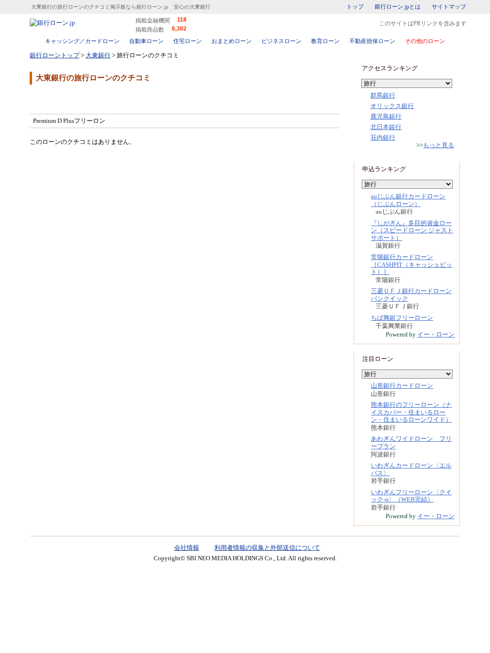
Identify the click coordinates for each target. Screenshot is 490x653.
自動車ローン (146, 41)
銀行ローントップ (54, 55)
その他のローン (425, 41)
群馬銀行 (382, 95)
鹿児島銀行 (385, 116)
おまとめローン (232, 41)
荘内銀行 (382, 137)
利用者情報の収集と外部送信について (267, 547)
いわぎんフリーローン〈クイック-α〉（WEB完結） (411, 496)
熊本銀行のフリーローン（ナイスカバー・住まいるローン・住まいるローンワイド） (411, 412)
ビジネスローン (281, 41)
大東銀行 (98, 55)
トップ (355, 6)
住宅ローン (187, 41)
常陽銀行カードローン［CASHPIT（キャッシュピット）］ (411, 264)
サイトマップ (449, 6)
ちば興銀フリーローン (402, 317)
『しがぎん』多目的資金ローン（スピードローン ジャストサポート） (412, 230)
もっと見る (438, 145)
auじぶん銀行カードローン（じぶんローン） (408, 200)
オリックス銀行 (392, 105)
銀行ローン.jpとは (398, 6)
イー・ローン (436, 334)
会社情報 (186, 547)
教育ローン (325, 41)
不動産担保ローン (372, 41)
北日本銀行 (385, 127)
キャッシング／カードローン (82, 41)
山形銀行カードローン (402, 385)
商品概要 (58, 98)
